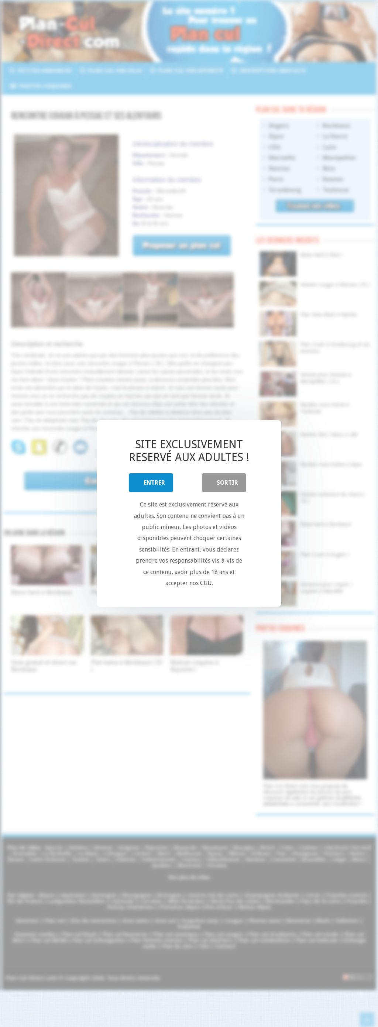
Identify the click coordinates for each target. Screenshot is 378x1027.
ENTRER (154, 482)
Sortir (227, 482)
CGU (206, 583)
